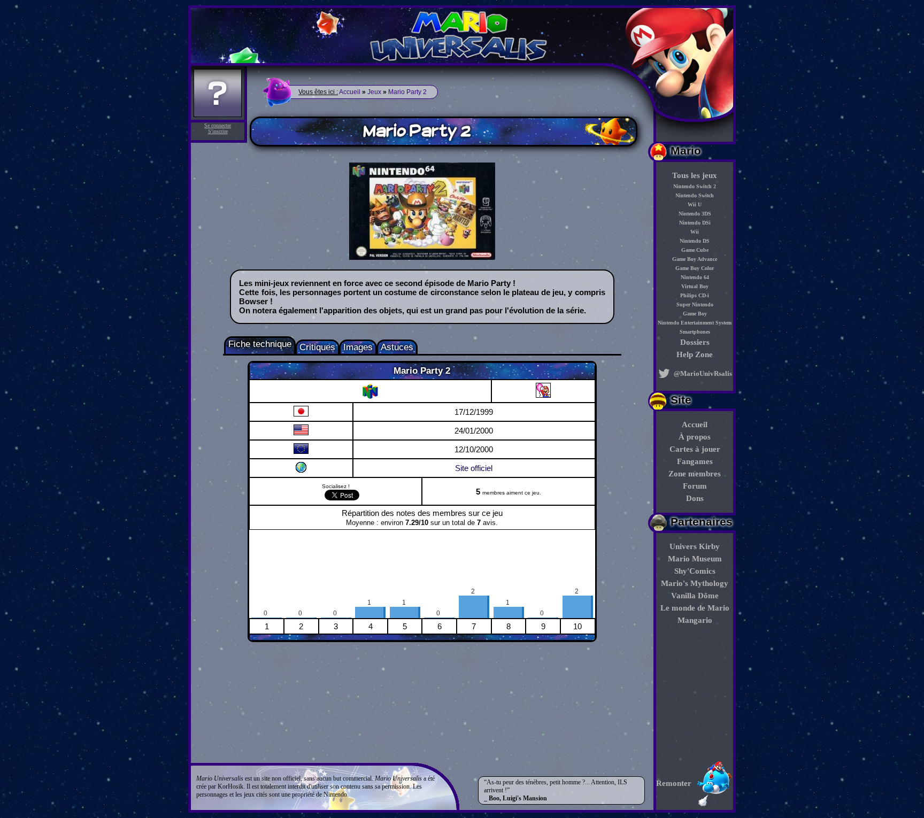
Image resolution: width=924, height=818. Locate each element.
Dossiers (695, 342)
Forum (695, 486)
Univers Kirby (694, 546)
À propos (695, 437)
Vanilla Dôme (695, 595)
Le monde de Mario (694, 608)
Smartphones (695, 332)
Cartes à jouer (694, 449)
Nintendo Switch (694, 195)
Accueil (694, 424)
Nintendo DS (695, 241)
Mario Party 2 (407, 92)
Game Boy (695, 314)
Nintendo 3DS (695, 214)
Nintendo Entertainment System (695, 323)
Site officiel (473, 468)
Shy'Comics (694, 571)
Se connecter (217, 125)
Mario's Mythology (694, 583)
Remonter (673, 783)
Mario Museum (695, 558)
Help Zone (694, 354)
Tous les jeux (694, 175)
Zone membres (694, 473)
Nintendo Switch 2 (694, 186)
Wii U (695, 204)
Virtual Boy (695, 286)
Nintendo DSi (695, 223)
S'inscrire (218, 131)
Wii (694, 232)
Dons (695, 498)
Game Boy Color (694, 268)
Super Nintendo (694, 304)
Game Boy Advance (694, 259)
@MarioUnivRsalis (702, 373)
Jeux (374, 92)
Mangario (694, 620)
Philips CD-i (694, 295)
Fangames (695, 461)
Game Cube (695, 250)
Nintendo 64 (695, 277)
